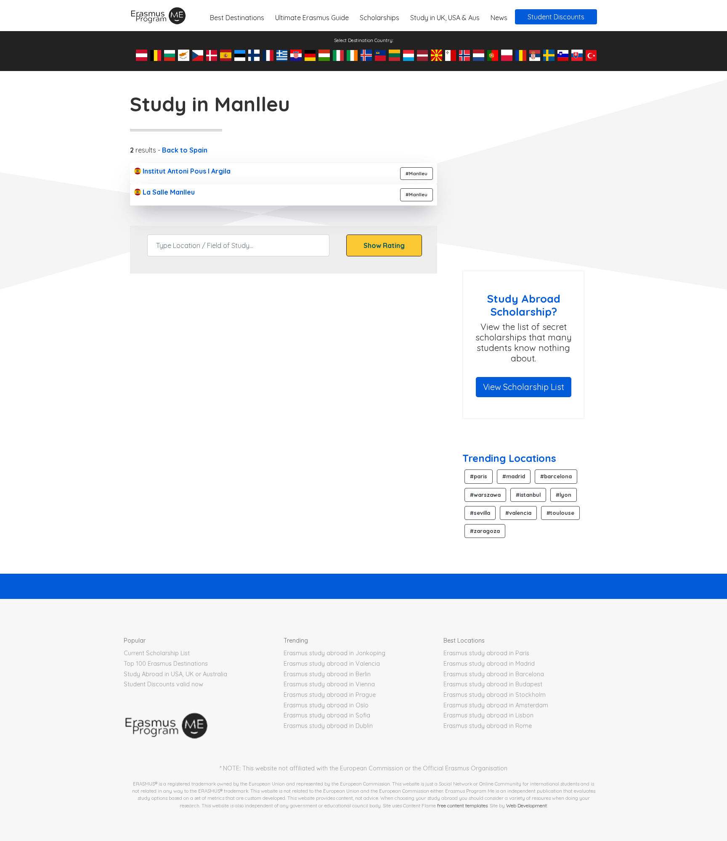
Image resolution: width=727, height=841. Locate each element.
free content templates (462, 805)
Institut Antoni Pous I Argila (186, 171)
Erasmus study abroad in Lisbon (488, 715)
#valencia (518, 512)
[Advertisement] (533, 203)
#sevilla (480, 512)
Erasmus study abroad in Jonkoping (334, 653)
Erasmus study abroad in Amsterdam (495, 705)
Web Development (526, 805)
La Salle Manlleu (168, 192)
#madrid (513, 476)
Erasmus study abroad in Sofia (327, 715)
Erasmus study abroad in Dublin (328, 726)
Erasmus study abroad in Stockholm (494, 695)
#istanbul (528, 494)
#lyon (563, 494)
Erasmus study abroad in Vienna (329, 684)
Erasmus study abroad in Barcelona (493, 674)
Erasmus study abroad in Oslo (326, 705)
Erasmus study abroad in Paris (486, 653)
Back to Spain (184, 150)
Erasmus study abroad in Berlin (327, 674)
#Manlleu (416, 174)
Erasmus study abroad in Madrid (489, 663)
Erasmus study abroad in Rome (487, 726)
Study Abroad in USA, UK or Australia (175, 674)
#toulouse (560, 512)
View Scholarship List (523, 387)
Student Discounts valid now (163, 684)
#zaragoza (485, 530)
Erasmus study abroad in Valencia (332, 663)
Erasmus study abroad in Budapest (492, 684)
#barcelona (556, 476)
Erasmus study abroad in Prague (330, 695)
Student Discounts (556, 17)
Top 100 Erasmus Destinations (166, 663)
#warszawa (485, 494)
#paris (478, 476)
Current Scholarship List (157, 653)
